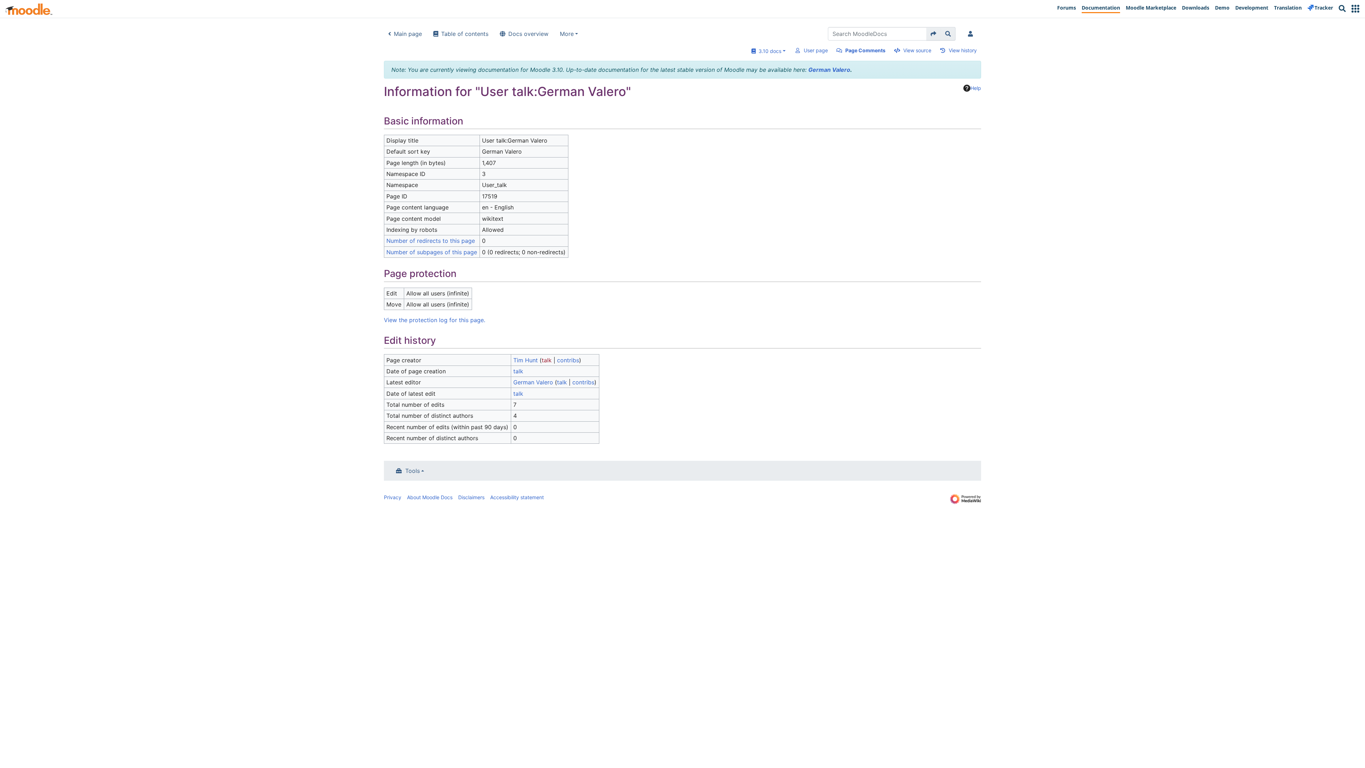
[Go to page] (933, 34)
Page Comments (865, 50)
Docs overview (528, 33)
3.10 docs (768, 51)
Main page (408, 33)
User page (816, 50)
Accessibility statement (517, 497)
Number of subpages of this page (431, 252)
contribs (568, 360)
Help (975, 88)
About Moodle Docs (430, 497)
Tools (412, 470)
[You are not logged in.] (972, 34)
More (567, 33)
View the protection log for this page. (434, 320)
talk (547, 360)
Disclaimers (471, 497)
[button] (1355, 9)
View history (963, 50)
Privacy (392, 497)
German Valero (829, 69)
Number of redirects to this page (430, 240)
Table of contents (464, 33)
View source (917, 50)
